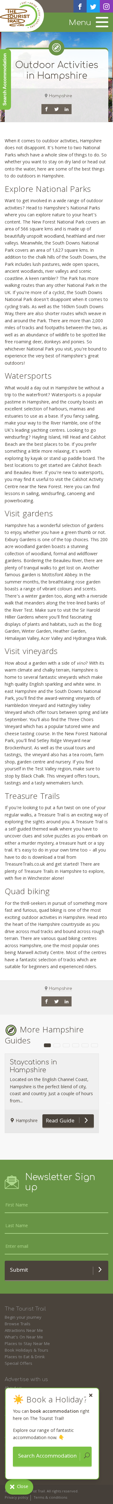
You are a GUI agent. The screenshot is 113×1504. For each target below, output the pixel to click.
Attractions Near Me (24, 1330)
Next (108, 1102)
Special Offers (18, 1363)
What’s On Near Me (24, 1337)
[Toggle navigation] (102, 23)
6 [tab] (94, 1045)
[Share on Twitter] (56, 109)
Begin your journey (23, 1317)
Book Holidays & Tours (26, 1350)
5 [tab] (85, 1045)
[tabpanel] (52, 1093)
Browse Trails (17, 1324)
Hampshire (60, 96)
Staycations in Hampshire (33, 1066)
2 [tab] (56, 1045)
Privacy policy (16, 1498)
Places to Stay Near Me (27, 1344)
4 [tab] (75, 1045)
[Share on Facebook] (46, 109)
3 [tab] (66, 1045)
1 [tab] (47, 1045)
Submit (19, 1270)
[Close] (90, 1395)
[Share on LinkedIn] (67, 109)
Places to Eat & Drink (25, 1357)
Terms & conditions (50, 1498)
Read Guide (61, 1121)
